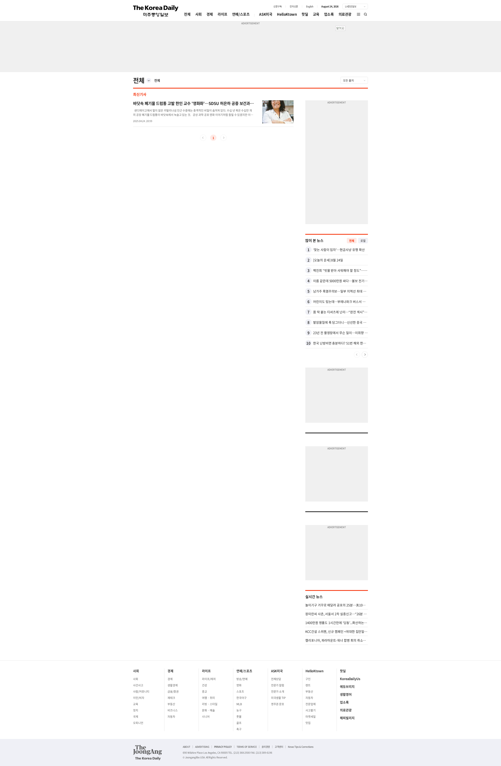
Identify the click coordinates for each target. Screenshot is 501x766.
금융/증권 (173, 691)
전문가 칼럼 (277, 685)
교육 (316, 14)
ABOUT (186, 747)
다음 (365, 354)
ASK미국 (265, 14)
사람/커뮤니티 (141, 691)
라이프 (222, 14)
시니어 (206, 716)
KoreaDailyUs (350, 678)
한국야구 (241, 698)
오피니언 (138, 723)
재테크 (171, 698)
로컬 (363, 241)
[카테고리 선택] (148, 80)
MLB (239, 704)
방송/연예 (242, 679)
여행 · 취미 (208, 698)
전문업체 (310, 704)
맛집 (308, 723)
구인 (308, 679)
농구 (238, 710)
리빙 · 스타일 (209, 704)
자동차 (171, 716)
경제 (209, 14)
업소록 (329, 14)
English (309, 6)
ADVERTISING (202, 747)
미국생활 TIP (278, 698)
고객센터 (279, 747)
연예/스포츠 (241, 14)
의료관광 (345, 14)
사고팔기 (310, 710)
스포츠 (240, 691)
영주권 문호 (277, 704)
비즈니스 (173, 710)
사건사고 (138, 685)
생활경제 (173, 685)
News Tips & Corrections (300, 747)
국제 (135, 716)
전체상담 (276, 679)
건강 (204, 685)
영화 (238, 685)
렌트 (308, 685)
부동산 (171, 704)
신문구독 (277, 6)
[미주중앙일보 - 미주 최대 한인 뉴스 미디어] (155, 11)
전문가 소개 (277, 691)
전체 (187, 14)
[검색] (365, 14)
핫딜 (305, 14)
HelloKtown (287, 14)
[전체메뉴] (358, 14)
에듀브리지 (347, 686)
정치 (135, 710)
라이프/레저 (209, 679)
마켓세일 (310, 716)
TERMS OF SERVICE (247, 747)
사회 (198, 14)
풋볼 (238, 716)
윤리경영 (266, 747)
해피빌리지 (347, 717)
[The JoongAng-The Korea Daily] (147, 752)
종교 (204, 691)
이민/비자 (138, 698)
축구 (238, 729)
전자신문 (294, 6)
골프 (238, 723)
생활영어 (346, 694)
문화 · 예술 (208, 710)
